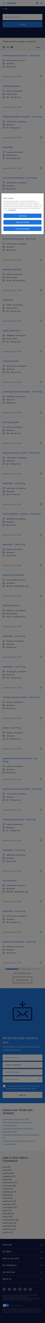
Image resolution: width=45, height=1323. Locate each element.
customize (22, 216)
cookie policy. (12, 210)
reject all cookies (22, 222)
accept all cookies (22, 229)
